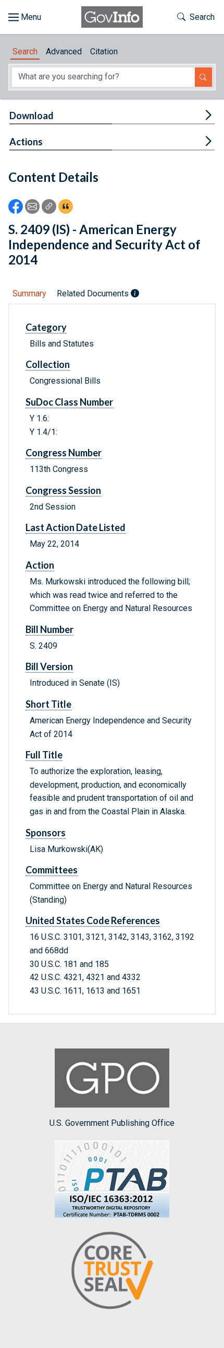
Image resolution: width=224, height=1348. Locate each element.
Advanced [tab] (64, 51)
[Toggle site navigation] (24, 17)
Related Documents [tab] (94, 293)
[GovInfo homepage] (112, 17)
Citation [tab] (104, 51)
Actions (26, 141)
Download (31, 115)
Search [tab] (25, 51)
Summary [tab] (29, 293)
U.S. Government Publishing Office (112, 1122)
